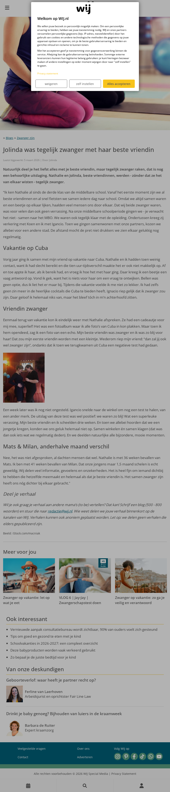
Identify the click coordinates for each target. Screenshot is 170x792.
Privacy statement (47, 73)
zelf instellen (85, 84)
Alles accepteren (118, 84)
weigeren (51, 84)
